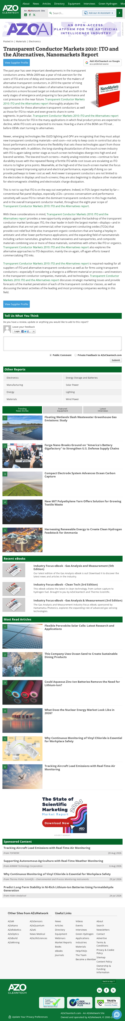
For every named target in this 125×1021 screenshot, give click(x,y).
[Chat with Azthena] (117, 1014)
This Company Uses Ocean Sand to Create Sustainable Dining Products (81, 655)
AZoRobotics (14, 929)
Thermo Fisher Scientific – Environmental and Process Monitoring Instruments (49, 879)
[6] (22, 776)
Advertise (102, 938)
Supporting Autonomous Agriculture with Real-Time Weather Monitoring (53, 861)
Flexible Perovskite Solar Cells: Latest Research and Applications (79, 627)
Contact (101, 933)
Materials (21, 41)
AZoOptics (13, 933)
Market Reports (63, 942)
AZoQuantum (37, 925)
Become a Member (86, 959)
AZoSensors (36, 921)
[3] (22, 483)
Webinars (60, 938)
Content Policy (104, 961)
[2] (22, 455)
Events (79, 925)
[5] (22, 539)
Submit (116, 360)
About (100, 921)
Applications (82, 938)
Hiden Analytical (18, 895)
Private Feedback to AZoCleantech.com (100, 355)
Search (100, 925)
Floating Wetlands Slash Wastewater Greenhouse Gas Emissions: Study (81, 418)
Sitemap (101, 957)
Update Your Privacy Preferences (29, 1016)
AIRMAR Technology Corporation (26, 866)
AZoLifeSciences (38, 938)
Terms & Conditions (102, 944)
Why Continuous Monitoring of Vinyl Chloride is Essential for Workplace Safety (83, 739)
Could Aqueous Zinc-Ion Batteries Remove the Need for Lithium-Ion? (82, 683)
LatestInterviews (103, 409)
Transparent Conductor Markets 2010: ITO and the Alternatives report (75, 116)
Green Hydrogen (85, 933)
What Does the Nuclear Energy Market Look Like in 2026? (79, 711)
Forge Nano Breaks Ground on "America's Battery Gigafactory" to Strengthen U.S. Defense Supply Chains (82, 446)
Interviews (81, 929)
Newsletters (103, 929)
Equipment (61, 933)
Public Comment (62, 355)
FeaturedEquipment (62, 409)
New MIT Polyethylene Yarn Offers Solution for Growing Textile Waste (83, 502)
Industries (81, 942)
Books (58, 946)
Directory (60, 929)
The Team (81, 955)
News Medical (37, 933)
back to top (108, 981)
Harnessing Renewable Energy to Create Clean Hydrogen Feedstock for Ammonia (83, 530)
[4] (22, 511)
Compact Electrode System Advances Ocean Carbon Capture (80, 474)
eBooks (59, 950)
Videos (79, 921)
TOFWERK (14, 853)
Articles (59, 925)
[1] (22, 427)
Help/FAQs (81, 950)
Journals (59, 955)
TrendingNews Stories (22, 409)
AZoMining (14, 942)
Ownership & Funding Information (104, 969)
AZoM (11, 921)
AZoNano (13, 925)
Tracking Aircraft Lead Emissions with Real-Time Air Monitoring (80, 767)
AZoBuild (13, 938)
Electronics (35, 41)
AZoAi (33, 929)
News (58, 921)
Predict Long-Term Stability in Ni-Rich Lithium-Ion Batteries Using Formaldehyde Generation (58, 888)
